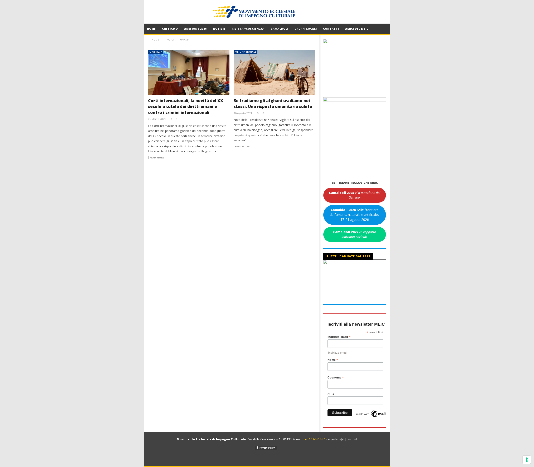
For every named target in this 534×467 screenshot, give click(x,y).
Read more (157, 157)
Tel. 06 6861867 (314, 439)
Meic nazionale (246, 51)
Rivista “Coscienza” (248, 28)
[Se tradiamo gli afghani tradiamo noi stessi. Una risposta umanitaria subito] (274, 72)
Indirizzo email (338, 337)
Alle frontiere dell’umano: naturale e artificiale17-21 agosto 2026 (354, 215)
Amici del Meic (356, 28)
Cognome (335, 378)
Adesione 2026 (195, 28)
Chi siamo (170, 28)
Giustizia (155, 51)
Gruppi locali (306, 28)
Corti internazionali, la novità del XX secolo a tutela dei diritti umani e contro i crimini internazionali (185, 106)
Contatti (331, 28)
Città (330, 394)
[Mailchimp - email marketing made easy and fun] (376, 413)
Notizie (219, 28)
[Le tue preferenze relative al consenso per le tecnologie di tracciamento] (527, 460)
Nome (332, 360)
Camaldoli (279, 28)
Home (151, 28)
